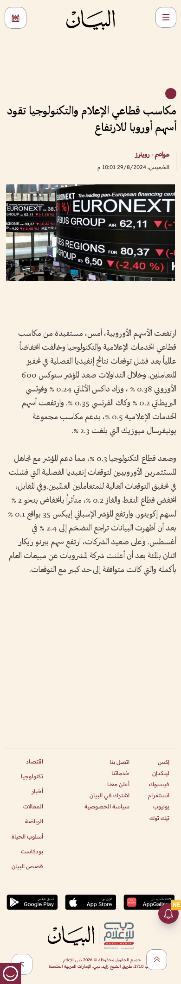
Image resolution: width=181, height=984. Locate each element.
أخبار (37, 791)
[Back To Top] (156, 959)
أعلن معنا (118, 784)
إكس (163, 761)
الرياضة (34, 821)
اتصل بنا (119, 761)
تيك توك (159, 817)
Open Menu (166, 17)
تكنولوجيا (32, 776)
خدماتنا (120, 773)
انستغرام (158, 795)
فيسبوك (159, 784)
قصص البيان (27, 866)
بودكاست (32, 851)
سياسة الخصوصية (106, 806)
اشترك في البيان (109, 795)
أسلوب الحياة (27, 836)
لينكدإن (160, 773)
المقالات (33, 806)
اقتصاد (34, 761)
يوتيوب (161, 806)
